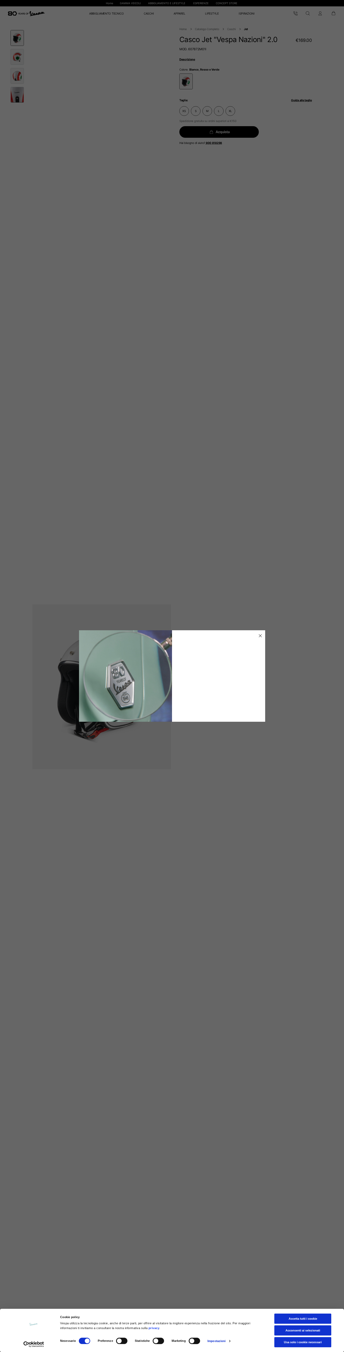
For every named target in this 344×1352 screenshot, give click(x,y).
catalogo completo (207, 29)
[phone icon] (295, 13)
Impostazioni (216, 1341)
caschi (231, 29)
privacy (154, 1328)
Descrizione (187, 59)
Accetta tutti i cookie (303, 1318)
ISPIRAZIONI (247, 13)
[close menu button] (259, 635)
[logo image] (26, 13)
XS (184, 111)
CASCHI (149, 13)
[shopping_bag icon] (333, 13)
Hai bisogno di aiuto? (200, 143)
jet (246, 29)
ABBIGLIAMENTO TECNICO (106, 13)
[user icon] (320, 13)
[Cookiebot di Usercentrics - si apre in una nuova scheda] (33, 1344)
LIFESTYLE (212, 13)
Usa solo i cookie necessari (303, 1342)
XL (230, 111)
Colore (183, 69)
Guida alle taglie (301, 100)
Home (183, 29)
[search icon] (308, 13)
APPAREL (179, 13)
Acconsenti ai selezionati (302, 1330)
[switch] (121, 1341)
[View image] (17, 38)
